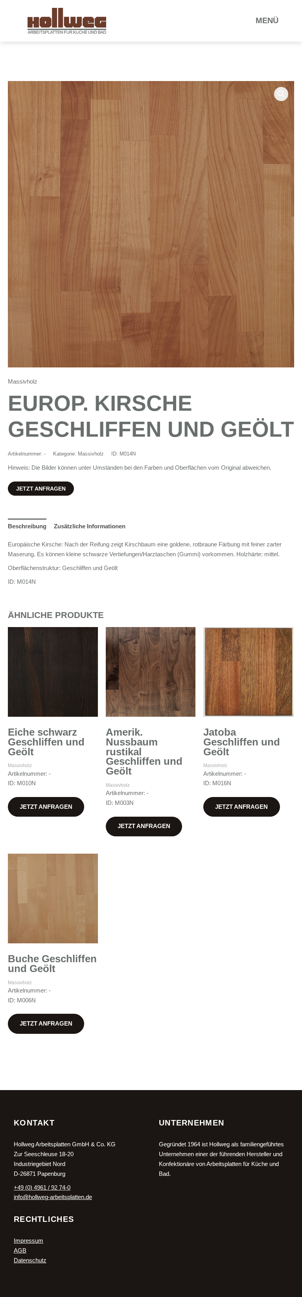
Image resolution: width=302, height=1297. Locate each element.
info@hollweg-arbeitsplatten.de (53, 1197)
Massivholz (22, 381)
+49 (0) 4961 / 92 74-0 (42, 1187)
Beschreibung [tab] (27, 526)
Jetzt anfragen (41, 488)
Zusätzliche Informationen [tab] (89, 526)
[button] (281, 94)
